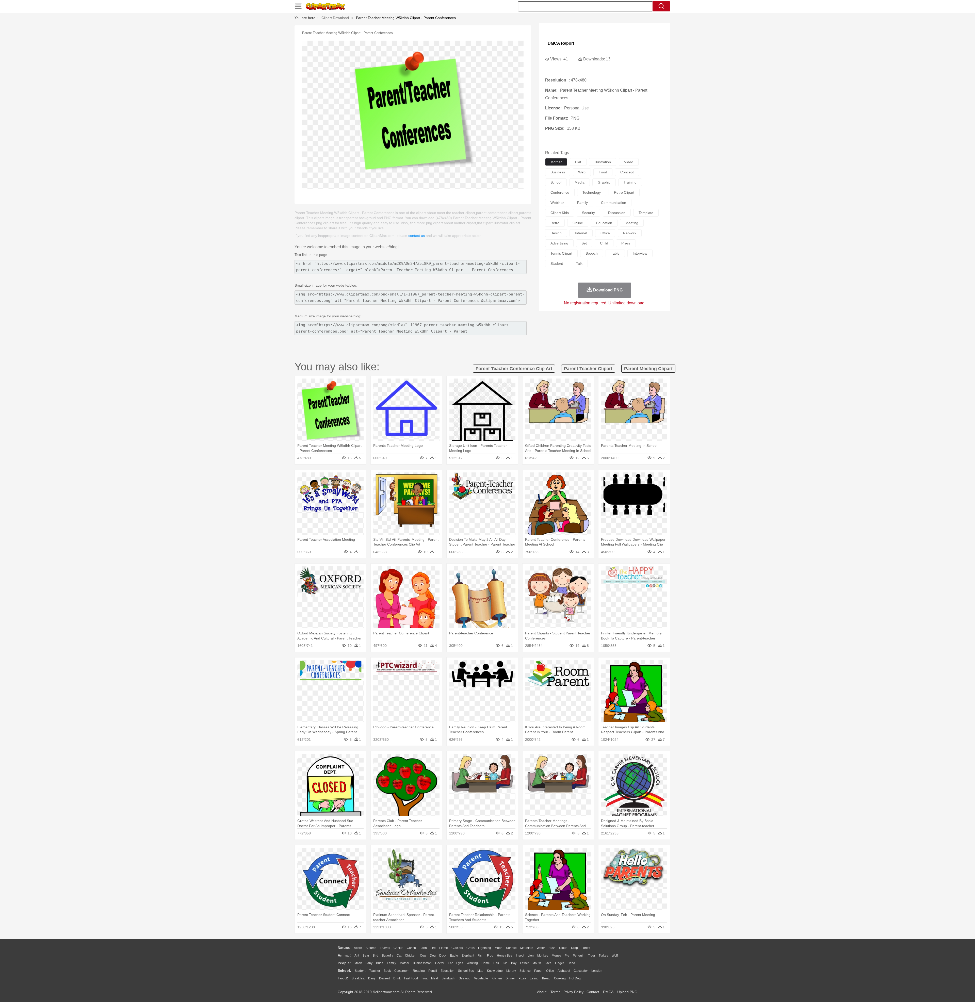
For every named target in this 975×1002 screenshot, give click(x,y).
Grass (470, 948)
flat (578, 162)
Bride (379, 963)
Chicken (410, 955)
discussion (616, 213)
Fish (480, 955)
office (605, 233)
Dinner (510, 978)
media (579, 182)
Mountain (526, 948)
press (625, 243)
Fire (433, 948)
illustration (602, 162)
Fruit (424, 978)
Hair (496, 963)
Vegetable (481, 978)
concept (627, 172)
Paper (538, 971)
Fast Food (411, 978)
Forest (585, 948)
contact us (416, 236)
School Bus (466, 971)
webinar (557, 203)
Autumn (371, 948)
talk (579, 263)
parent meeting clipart (648, 368)
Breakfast (358, 978)
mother (556, 162)
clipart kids (559, 213)
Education (447, 971)
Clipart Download (335, 18)
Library (511, 971)
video (628, 162)
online (578, 223)
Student (360, 971)
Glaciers (457, 948)
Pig (567, 955)
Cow (423, 955)
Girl (505, 963)
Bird (375, 955)
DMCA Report (561, 43)
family (582, 203)
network (629, 233)
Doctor (439, 963)
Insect (520, 955)
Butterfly (387, 955)
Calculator (581, 971)
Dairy (372, 978)
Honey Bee (504, 955)
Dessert (384, 978)
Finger (559, 963)
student (556, 263)
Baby (368, 963)
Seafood (464, 978)
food (603, 172)
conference (559, 192)
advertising (559, 243)
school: (344, 970)
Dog (433, 955)
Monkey (542, 955)
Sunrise (511, 948)
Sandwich (448, 978)
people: (344, 963)
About (541, 992)
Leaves (385, 948)
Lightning (484, 948)
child (604, 243)
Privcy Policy (573, 992)
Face (548, 963)
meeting (631, 223)
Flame (443, 948)
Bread (546, 978)
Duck (442, 955)
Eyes (459, 963)
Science (525, 971)
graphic (604, 182)
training (630, 182)
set (584, 243)
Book (387, 971)
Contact (593, 992)
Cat (399, 955)
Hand (571, 963)
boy (513, 963)
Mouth (536, 963)
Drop (574, 948)
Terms (555, 992)
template (646, 213)
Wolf (615, 955)
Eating (534, 978)
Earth (423, 948)
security (588, 213)
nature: (344, 948)
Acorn (358, 948)
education (604, 223)
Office (550, 971)
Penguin (578, 955)
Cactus (398, 948)
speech (592, 253)
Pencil (432, 971)
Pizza (522, 978)
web (582, 172)
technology (591, 192)
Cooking (560, 978)
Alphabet (564, 971)
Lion (531, 955)
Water (541, 948)
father (524, 963)
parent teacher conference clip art (514, 368)
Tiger (591, 955)
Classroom (401, 971)
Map (480, 971)
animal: (344, 955)
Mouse (556, 955)
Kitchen (497, 978)
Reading (419, 971)
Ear (450, 963)
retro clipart (624, 192)
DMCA (608, 992)
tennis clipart (561, 253)
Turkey (603, 955)
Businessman (422, 963)
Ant (356, 955)
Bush (552, 948)
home (485, 963)
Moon (498, 948)
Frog (490, 955)
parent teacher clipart (588, 368)
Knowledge (495, 971)
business (557, 172)
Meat (434, 978)
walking (472, 963)
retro (554, 223)
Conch (411, 948)
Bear (366, 955)
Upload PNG (627, 992)
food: (343, 978)
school (555, 182)
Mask (358, 963)
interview (640, 253)
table (615, 253)
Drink (397, 978)
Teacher (374, 971)
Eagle (454, 955)
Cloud (563, 948)
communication (613, 203)
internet (581, 233)
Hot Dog (575, 978)
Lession (596, 971)
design (556, 233)
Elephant (468, 955)
